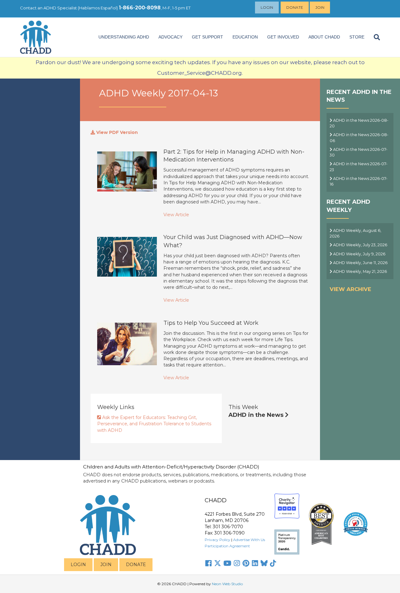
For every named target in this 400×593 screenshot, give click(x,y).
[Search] (374, 37)
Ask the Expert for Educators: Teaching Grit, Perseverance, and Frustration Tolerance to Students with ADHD (154, 424)
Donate (294, 7)
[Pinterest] (245, 563)
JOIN (106, 564)
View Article (176, 214)
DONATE (136, 564)
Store (356, 36)
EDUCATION (245, 36)
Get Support (207, 36)
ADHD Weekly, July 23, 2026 (359, 245)
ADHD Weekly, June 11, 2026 (360, 262)
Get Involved (283, 36)
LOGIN (78, 564)
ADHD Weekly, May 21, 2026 (359, 271)
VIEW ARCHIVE (350, 289)
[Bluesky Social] (264, 563)
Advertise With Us (249, 539)
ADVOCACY (170, 36)
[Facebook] (208, 563)
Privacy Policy (217, 539)
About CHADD (324, 36)
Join (319, 7)
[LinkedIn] (255, 563)
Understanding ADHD (123, 36)
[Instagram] (237, 563)
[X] (217, 563)
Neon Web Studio (227, 583)
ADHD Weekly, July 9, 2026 (358, 254)
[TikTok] (273, 563)
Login (267, 7)
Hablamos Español (98, 7)
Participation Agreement (227, 546)
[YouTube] (227, 563)
